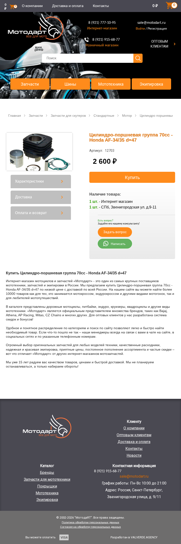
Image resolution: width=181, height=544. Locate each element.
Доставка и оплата (67, 6)
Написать (118, 244)
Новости (134, 455)
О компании (32, 6)
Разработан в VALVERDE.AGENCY (134, 537)
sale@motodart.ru (151, 23)
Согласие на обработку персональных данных (90, 526)
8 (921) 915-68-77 (106, 40)
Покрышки (47, 486)
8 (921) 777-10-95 (102, 23)
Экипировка (151, 84)
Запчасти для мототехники (47, 479)
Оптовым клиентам (134, 435)
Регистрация (157, 28)
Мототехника (110, 84)
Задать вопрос (115, 232)
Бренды (47, 472)
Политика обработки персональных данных (90, 522)
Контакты (101, 6)
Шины (70, 84)
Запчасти (30, 84)
